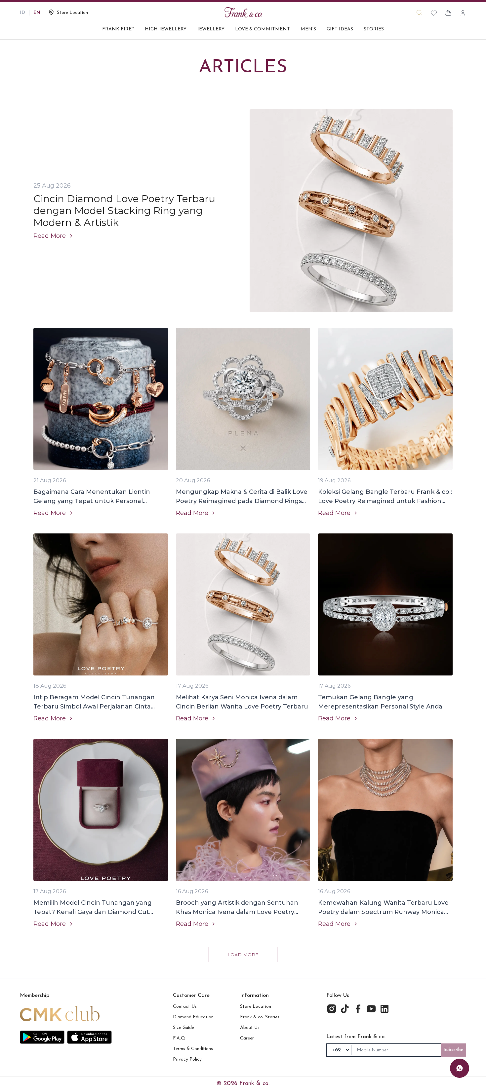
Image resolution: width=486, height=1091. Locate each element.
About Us (250, 1027)
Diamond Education (193, 1017)
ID (22, 12)
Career (247, 1038)
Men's (308, 29)
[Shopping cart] (448, 13)
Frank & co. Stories (259, 1017)
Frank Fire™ (118, 29)
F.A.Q (179, 1038)
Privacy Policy (187, 1059)
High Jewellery (165, 29)
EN (36, 12)
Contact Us (185, 1006)
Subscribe (454, 1049)
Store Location (255, 1006)
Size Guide (183, 1027)
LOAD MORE (243, 955)
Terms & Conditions (193, 1048)
